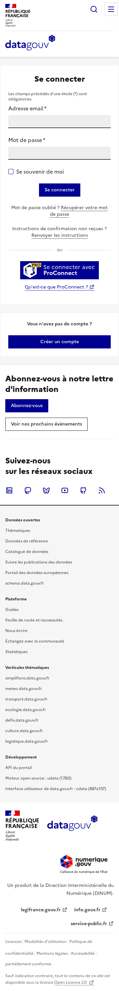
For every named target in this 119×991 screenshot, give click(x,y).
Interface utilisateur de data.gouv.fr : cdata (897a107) (55, 789)
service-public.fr (89, 923)
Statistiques (16, 652)
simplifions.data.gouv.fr (27, 678)
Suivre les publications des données (38, 562)
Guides (12, 610)
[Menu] (111, 9)
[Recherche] (93, 9)
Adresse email (27, 108)
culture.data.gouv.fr (24, 731)
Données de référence (26, 541)
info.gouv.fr (87, 909)
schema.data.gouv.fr (24, 583)
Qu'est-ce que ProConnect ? (56, 287)
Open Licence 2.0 (71, 982)
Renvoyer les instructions (59, 235)
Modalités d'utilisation (45, 942)
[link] (59, 341)
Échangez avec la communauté (34, 641)
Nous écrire (16, 631)
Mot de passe (26, 140)
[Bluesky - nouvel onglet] (46, 490)
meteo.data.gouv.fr (23, 689)
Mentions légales (52, 953)
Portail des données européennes (36, 573)
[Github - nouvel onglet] (83, 490)
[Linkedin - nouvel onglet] (9, 490)
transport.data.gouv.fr (26, 699)
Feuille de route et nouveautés (33, 620)
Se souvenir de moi (40, 172)
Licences (13, 942)
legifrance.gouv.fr (41, 909)
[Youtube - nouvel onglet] (64, 490)
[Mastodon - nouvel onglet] (27, 490)
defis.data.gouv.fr (22, 720)
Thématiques (17, 531)
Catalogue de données (26, 552)
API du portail (18, 768)
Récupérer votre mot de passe (79, 211)
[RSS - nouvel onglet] (101, 490)
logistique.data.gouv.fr (26, 741)
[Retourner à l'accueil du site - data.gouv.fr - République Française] (72, 826)
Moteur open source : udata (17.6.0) (38, 778)
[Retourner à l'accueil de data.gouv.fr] (30, 43)
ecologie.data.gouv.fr (25, 710)
